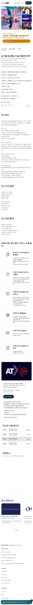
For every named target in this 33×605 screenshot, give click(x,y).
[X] (5, 598)
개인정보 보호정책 (6, 580)
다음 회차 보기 (8, 41)
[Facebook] (2, 598)
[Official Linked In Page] (6, 105)
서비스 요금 (4, 574)
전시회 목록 (4, 571)
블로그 (3, 594)
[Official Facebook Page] (9, 105)
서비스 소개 (4, 577)
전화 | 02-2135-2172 (6, 560)
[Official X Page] (12, 105)
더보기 (16, 530)
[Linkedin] (8, 598)
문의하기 (28, 3)
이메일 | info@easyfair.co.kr (8, 558)
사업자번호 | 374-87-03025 (8, 555)
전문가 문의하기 (8, 396)
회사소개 (3, 591)
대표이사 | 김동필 (5, 552)
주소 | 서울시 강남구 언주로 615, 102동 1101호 (12, 563)
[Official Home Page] (2, 105)
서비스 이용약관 (5, 583)
